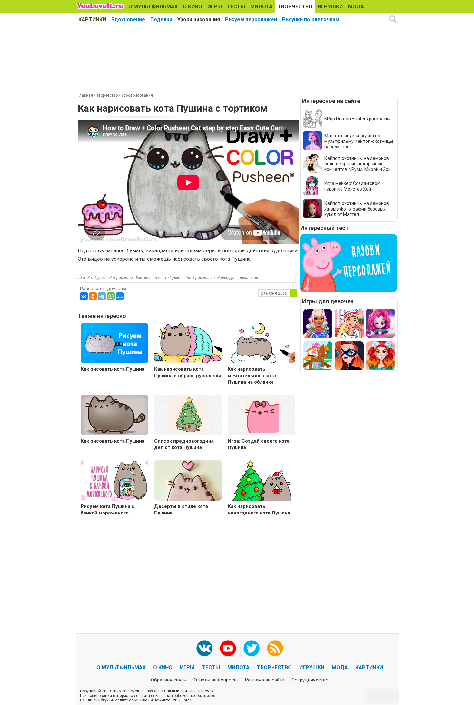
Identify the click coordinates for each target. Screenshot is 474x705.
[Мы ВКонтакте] (204, 648)
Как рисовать (121, 277)
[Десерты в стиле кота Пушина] (188, 481)
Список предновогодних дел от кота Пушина (184, 444)
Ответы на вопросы (216, 680)
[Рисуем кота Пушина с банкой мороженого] (114, 481)
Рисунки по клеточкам (310, 19)
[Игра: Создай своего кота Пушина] (261, 414)
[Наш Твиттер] (251, 648)
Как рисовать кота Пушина (159, 277)
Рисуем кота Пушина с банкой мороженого (107, 510)
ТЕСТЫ (236, 7)
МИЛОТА (261, 7)
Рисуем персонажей (251, 19)
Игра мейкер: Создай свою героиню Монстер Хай (352, 186)
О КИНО (192, 7)
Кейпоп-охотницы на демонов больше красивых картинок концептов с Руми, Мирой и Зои (357, 164)
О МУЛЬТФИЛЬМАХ (153, 7)
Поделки (161, 19)
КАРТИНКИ (92, 19)
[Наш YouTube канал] (228, 648)
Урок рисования (200, 277)
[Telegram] (102, 296)
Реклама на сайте (264, 680)
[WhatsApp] (111, 296)
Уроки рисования (198, 19)
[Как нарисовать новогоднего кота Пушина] (261, 481)
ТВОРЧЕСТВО (295, 7)
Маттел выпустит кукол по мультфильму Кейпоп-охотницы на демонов (358, 141)
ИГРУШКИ (330, 7)
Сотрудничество (310, 680)
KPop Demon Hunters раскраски (357, 118)
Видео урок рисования (237, 277)
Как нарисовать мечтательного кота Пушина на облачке (252, 375)
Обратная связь (168, 680)
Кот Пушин (97, 277)
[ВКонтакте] (84, 296)
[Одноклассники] (93, 296)
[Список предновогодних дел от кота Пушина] (188, 414)
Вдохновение (128, 19)
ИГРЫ (214, 7)
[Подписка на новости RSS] (275, 648)
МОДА (356, 7)
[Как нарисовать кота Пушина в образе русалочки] (188, 344)
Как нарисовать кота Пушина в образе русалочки (187, 372)
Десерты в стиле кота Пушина (181, 510)
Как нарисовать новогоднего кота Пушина (259, 510)
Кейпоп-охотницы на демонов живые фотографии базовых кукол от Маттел (356, 209)
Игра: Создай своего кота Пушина (259, 444)
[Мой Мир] (120, 296)
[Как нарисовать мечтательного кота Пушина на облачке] (261, 344)
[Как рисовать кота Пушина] (114, 344)
